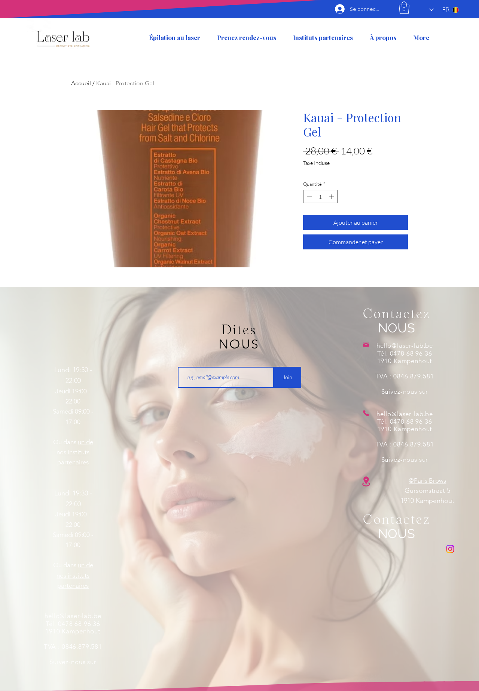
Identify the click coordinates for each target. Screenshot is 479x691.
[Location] (366, 481)
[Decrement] (308, 196)
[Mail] (366, 344)
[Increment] (332, 196)
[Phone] (366, 413)
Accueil (81, 83)
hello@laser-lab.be (73, 616)
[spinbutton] (320, 196)
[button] (404, 7)
